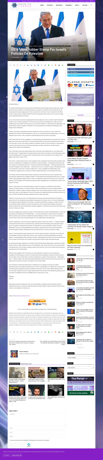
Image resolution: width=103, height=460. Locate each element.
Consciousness (24, 46)
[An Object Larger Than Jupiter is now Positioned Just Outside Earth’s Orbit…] (37, 390)
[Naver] (62, 65)
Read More (81, 115)
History (51, 46)
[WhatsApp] (20, 65)
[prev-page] (10, 405)
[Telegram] (38, 65)
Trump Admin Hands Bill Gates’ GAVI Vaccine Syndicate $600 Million (80, 182)
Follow (91, 72)
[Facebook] (10, 65)
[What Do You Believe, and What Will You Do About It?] (71, 304)
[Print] (45, 65)
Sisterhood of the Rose (44, 1)
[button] (91, 5)
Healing (52, 1)
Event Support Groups (32, 1)
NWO (66, 46)
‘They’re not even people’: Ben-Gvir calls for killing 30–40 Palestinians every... (79, 204)
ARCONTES (17, 10)
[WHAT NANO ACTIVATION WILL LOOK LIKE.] (56, 372)
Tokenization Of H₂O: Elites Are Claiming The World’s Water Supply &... (80, 226)
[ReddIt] (24, 65)
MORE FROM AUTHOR (26, 363)
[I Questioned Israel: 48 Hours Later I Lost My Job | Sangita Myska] (80, 130)
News (63, 46)
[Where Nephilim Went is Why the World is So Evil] (56, 390)
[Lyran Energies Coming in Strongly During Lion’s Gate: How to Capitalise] (37, 372)
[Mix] (55, 65)
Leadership (81, 1)
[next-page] (12, 405)
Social (77, 5)
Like (92, 69)
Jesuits (59, 46)
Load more (80, 347)
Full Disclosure (45, 46)
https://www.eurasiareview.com (21, 295)
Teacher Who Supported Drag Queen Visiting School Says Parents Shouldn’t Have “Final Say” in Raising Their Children (22, 343)
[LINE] (48, 65)
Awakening (19, 46)
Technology (69, 1)
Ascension (24, 1)
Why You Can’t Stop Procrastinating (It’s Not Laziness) (79, 246)
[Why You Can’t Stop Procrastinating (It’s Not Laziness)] (80, 238)
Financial (75, 1)
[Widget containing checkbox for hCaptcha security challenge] (20, 445)
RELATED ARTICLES (14, 363)
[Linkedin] (27, 65)
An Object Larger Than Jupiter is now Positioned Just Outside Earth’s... (84, 326)
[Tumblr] (52, 65)
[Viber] (41, 65)
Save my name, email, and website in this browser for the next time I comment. (29, 440)
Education (35, 46)
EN (92, 1)
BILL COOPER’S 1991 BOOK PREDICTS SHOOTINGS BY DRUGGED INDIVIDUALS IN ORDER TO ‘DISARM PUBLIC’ (52, 343)
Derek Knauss (70, 249)
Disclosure (30, 46)
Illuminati (55, 46)
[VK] (31, 65)
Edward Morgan (16, 57)
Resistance (59, 5)
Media (56, 1)
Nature (87, 1)
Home (41, 5)
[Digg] (58, 65)
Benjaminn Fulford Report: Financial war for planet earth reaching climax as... (85, 319)
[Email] (34, 65)
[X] (13, 65)
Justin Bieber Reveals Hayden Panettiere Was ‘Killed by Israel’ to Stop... (79, 160)
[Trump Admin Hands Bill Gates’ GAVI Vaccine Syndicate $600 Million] (80, 173)
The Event (49, 5)
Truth (69, 46)
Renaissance (62, 1)
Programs (69, 5)
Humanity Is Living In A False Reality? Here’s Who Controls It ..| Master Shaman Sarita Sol (17, 381)
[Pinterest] (17, 65)
